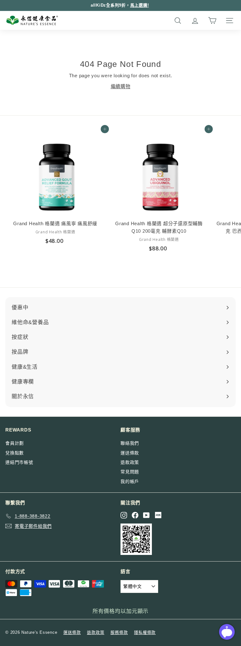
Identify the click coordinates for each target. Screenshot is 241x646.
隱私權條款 (145, 632)
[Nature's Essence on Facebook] (135, 515)
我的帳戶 (129, 481)
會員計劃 (14, 443)
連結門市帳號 (19, 462)
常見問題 (129, 471)
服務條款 (119, 632)
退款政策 (129, 462)
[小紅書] (158, 515)
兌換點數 (14, 452)
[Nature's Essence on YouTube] (146, 515)
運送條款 (129, 452)
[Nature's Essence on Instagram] (123, 515)
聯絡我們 (129, 443)
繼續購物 (121, 86)
